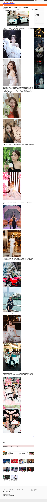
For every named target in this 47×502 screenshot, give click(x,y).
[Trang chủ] (3, 5)
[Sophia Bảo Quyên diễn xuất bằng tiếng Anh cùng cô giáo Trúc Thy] (31, 453)
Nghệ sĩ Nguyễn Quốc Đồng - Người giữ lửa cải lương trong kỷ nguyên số (6, 464)
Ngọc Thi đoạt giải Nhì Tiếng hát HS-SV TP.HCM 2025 (22, 464)
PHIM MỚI (37, 18)
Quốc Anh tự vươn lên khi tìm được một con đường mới (30, 464)
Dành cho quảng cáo (11, 0)
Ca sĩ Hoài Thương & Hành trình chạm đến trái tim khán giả (12, 453)
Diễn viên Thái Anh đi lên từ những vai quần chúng (6, 472)
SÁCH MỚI (37, 20)
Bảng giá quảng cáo (19, 491)
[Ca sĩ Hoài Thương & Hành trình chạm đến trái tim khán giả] (5, 453)
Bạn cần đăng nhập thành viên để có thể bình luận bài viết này (10, 446)
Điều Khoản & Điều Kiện (20, 492)
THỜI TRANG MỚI (38, 21)
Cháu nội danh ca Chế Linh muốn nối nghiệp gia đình (30, 472)
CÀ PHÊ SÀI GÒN (37, 14)
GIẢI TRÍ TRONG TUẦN (15, 5)
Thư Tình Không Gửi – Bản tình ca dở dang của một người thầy (6, 480)
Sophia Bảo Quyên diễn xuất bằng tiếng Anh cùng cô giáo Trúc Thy (23, 453)
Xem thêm (4, 450)
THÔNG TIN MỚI (37, 15)
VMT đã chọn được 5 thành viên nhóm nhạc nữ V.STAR (14, 472)
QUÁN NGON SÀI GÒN (38, 13)
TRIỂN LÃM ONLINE (33, 5)
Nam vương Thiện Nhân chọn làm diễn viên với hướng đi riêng (14, 480)
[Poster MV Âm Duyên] (39, 81)
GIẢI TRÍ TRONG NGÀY (8, 5)
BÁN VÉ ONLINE (37, 22)
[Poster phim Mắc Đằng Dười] (39, 66)
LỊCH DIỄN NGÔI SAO (37, 10)
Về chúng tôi (7, 0)
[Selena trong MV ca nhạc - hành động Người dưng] (39, 48)
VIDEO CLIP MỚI (38, 16)
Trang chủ (4, 0)
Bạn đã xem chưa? (6, 456)
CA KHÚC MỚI (37, 17)
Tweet (4, 442)
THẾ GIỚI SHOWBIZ (26, 5)
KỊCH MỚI (37, 19)
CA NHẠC (36, 9)
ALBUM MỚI (21, 5)
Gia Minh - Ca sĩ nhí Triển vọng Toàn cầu (14, 464)
